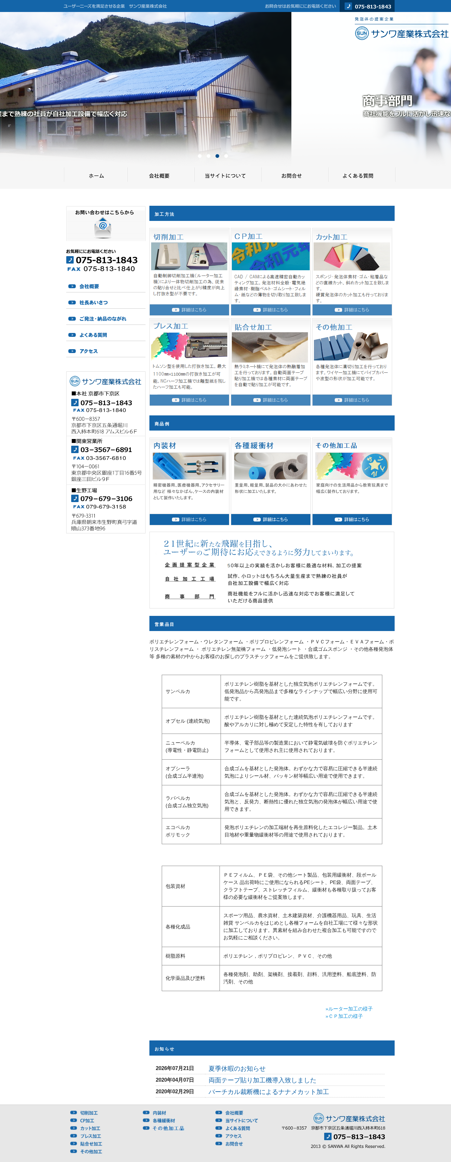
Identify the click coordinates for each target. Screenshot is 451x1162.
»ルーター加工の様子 (349, 1009)
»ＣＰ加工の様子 (344, 1016)
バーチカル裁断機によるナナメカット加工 (269, 1091)
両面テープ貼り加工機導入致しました (262, 1080)
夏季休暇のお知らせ (237, 1068)
